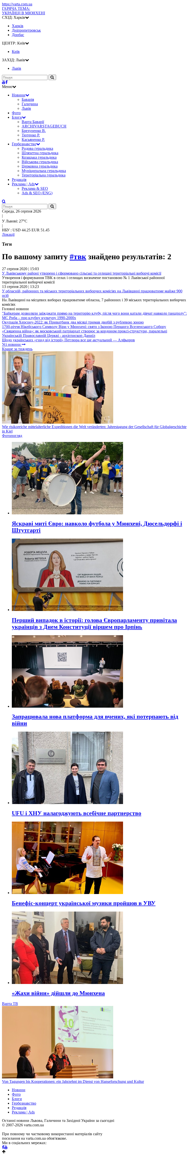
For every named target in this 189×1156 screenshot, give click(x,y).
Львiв (16, 68)
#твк (78, 256)
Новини (18, 95)
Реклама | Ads (23, 184)
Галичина (30, 104)
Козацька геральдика (39, 157)
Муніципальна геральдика (44, 171)
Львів (26, 108)
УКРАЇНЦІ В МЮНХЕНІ (23, 10)
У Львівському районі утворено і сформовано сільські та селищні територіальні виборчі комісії (81, 273)
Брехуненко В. (34, 131)
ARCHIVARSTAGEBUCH (44, 126)
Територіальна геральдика (43, 175)
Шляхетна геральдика (40, 153)
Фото (16, 113)
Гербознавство (24, 144)
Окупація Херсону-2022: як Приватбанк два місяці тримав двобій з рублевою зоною (73, 322)
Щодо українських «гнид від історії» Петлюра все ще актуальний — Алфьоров (68, 340)
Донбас (18, 35)
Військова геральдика (40, 162)
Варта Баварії (33, 122)
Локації (8, 234)
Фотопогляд (12, 436)
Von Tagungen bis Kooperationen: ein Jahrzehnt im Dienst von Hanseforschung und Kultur (73, 1081)
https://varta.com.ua (17, 4)
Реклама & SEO (35, 188)
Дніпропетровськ (26, 30)
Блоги (17, 117)
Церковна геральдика (40, 166)
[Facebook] (6, 82)
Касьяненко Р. (33, 139)
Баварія (28, 99)
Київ (16, 51)
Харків (17, 26)
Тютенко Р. (31, 135)
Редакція (19, 179)
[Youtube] (3, 82)
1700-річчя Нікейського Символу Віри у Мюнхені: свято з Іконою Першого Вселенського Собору (84, 327)
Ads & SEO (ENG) (37, 193)
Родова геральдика (37, 148)
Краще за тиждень (17, 349)
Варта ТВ (10, 1004)
